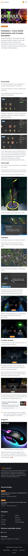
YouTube (5, 532)
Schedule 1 (5, 26)
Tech (4, 490)
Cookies (14, 552)
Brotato (2, 515)
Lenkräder (3, 524)
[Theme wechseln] (23, 2)
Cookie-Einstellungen (19, 522)
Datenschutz (18, 519)
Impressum (17, 517)
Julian (4, 505)
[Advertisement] (14, 66)
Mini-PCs (3, 522)
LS (1, 517)
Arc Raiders (3, 519)
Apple (4, 500)
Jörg (3, 496)
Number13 (11, 547)
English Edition (6, 550)
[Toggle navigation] (26, 2)
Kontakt (16, 515)
